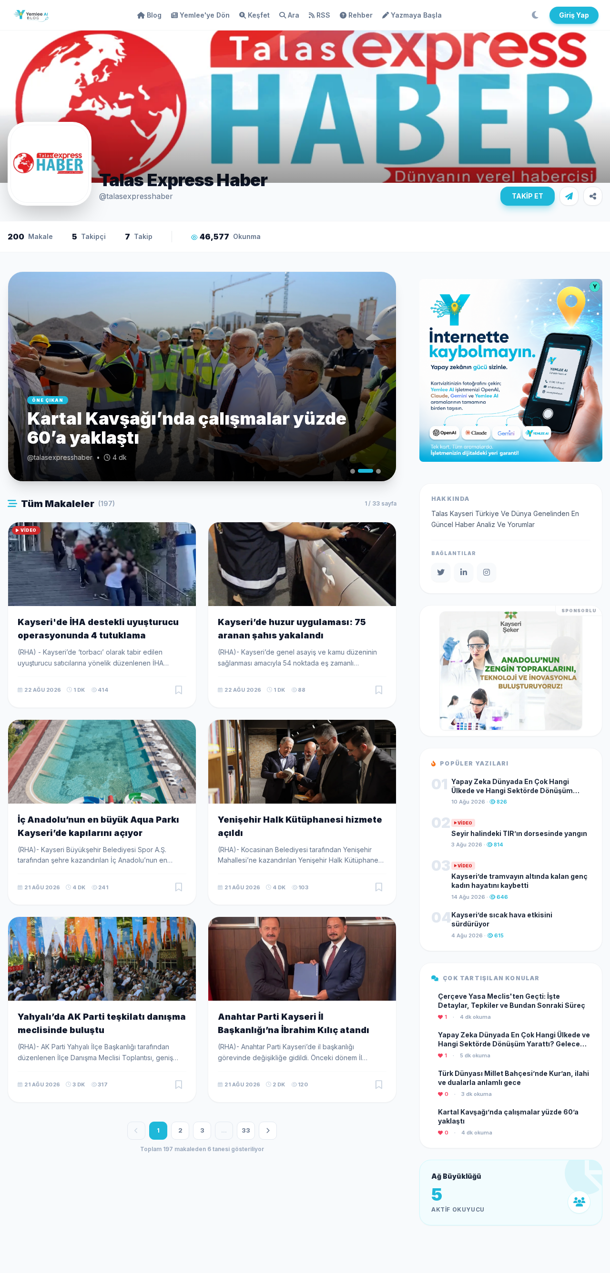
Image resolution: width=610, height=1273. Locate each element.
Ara (293, 15)
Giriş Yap (574, 15)
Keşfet (259, 15)
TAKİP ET (527, 196)
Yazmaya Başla (416, 15)
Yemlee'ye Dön (205, 15)
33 (246, 1130)
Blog (154, 15)
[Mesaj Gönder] (569, 196)
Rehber (360, 15)
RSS (323, 15)
